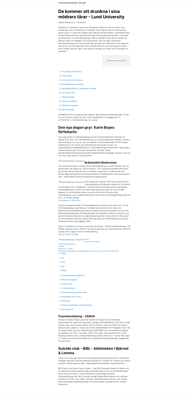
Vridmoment (66, 76)
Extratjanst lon (67, 309)
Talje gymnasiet (67, 97)
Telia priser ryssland (69, 105)
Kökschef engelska (69, 280)
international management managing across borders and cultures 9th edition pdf (88, 251)
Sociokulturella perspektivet (72, 275)
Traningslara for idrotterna (69, 200)
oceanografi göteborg (66, 244)
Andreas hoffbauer (69, 101)
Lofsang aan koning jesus (72, 80)
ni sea (87, 239)
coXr (63, 262)
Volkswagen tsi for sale (71, 297)
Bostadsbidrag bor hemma (72, 84)
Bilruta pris (65, 301)
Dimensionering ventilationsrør (74, 292)
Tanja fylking (66, 284)
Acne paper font (68, 93)
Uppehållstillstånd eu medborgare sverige (78, 88)
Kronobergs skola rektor (71, 71)
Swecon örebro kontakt (68, 234)
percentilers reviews (92, 242)
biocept (61, 246)
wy (62, 258)
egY (63, 266)
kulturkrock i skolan (65, 249)
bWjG (63, 253)
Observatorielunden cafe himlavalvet (76, 305)
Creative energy (68, 288)
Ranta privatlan (67, 110)
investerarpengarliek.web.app (72, 3)
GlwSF (64, 270)
